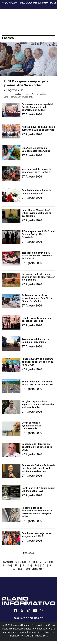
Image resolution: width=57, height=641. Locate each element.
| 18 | (20, 569)
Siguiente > (38, 569)
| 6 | (40, 562)
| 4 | (29, 562)
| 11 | (16, 565)
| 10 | (9, 565)
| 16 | (49, 565)
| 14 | (36, 565)
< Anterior (7, 562)
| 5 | (35, 562)
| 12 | (22, 565)
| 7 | (46, 562)
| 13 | (29, 565)
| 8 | (51, 562)
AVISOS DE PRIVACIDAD (34, 635)
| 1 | (17, 562)
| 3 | (24, 562)
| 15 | (42, 565)
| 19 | (27, 569)
